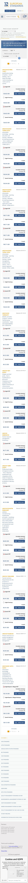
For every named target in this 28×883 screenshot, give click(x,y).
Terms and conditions (13, 846)
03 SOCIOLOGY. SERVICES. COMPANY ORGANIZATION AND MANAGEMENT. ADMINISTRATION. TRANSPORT (13, 34)
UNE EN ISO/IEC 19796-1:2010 (8, 259)
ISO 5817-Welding (5, 813)
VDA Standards (11, 832)
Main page (3, 33)
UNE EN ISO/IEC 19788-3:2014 (8, 197)
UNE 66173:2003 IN (8, 637)
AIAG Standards (5, 741)
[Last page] (19, 63)
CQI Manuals (4, 833)
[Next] (16, 63)
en (22, 10)
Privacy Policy (4, 851)
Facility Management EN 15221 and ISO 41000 (12, 810)
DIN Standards (5, 763)
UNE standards (5, 781)
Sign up (12, 10)
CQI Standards (5, 759)
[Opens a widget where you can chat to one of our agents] (17, 874)
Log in (7, 10)
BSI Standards (5, 752)
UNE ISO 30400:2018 (6, 436)
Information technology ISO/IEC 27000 (11, 817)
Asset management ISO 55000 (8, 803)
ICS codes (10, 33)
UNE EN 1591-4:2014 (8, 379)
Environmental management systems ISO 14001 (13, 799)
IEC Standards (5, 766)
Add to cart (21, 93)
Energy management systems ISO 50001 (11, 806)
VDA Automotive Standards (8, 785)
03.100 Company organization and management (12, 36)
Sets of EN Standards (6, 792)
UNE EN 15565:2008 (8, 582)
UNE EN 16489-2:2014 (8, 474)
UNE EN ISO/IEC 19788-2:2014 (8, 136)
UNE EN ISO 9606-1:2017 (7, 76)
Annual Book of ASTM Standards (10, 748)
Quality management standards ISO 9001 (12, 795)
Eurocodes (4, 788)
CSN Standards (5, 756)
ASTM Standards (5, 745)
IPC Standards (5, 774)
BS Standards (12, 827)
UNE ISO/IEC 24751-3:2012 (8, 674)
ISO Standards (5, 777)
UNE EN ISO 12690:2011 (7, 319)
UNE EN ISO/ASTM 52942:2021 (8, 520)
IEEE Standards (5, 770)
